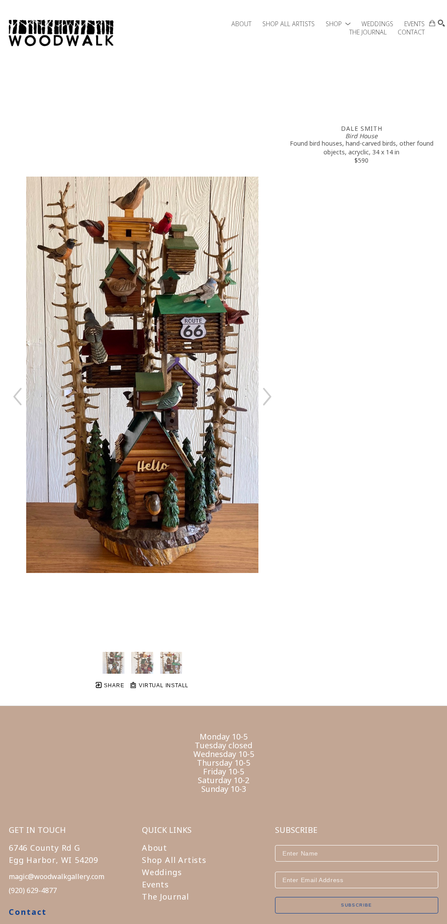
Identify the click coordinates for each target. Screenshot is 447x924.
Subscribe (356, 905)
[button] (338, 24)
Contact (28, 912)
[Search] (441, 23)
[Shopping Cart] (432, 23)
